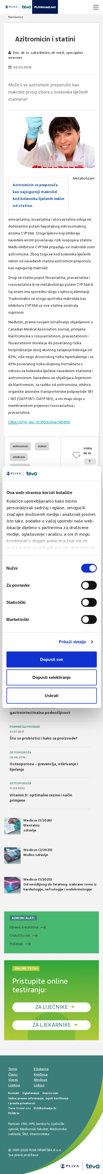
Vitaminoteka (39, 1134)
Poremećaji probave (25, 727)
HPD (32, 1124)
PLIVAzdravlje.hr (45, 1108)
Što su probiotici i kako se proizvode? (43, 738)
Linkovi (39, 1085)
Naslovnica (15, 17)
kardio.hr (42, 1124)
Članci (13, 1074)
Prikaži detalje (72, 641)
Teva (11, 1108)
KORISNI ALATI (23, 918)
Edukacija (41, 1069)
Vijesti (13, 1079)
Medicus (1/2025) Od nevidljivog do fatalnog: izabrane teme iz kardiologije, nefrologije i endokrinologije (60, 884)
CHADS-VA (20, 935)
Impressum (50, 1093)
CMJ (24, 1124)
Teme (12, 1069)
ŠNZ (25, 1134)
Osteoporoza (20, 752)
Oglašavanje (31, 1093)
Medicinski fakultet (34, 1129)
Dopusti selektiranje (51, 677)
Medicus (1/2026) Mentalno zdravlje (37, 825)
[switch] (89, 585)
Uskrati (52, 695)
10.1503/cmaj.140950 (52, 422)
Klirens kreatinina (24, 927)
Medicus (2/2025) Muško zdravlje (37, 852)
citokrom (19, 457)
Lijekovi (14, 1085)
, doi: (26, 422)
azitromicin (20, 446)
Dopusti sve (51, 659)
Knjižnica (41, 1074)
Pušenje (16, 943)
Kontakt (13, 1093)
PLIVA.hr (14, 1113)
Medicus (40, 1079)
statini (42, 446)
